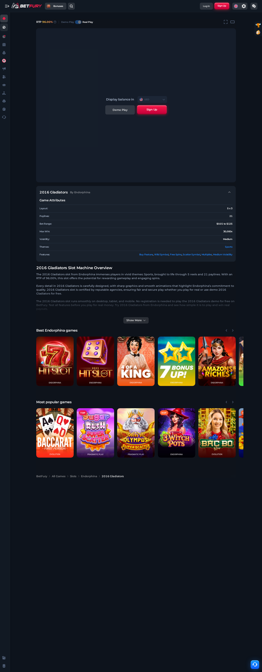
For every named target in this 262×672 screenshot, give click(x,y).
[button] (55, 361)
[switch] (78, 22)
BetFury (41, 476)
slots (73, 476)
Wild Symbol (161, 254)
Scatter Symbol (191, 254)
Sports (228, 246)
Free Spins (176, 254)
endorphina (89, 476)
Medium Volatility (222, 254)
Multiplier (207, 254)
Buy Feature (146, 254)
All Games (58, 476)
